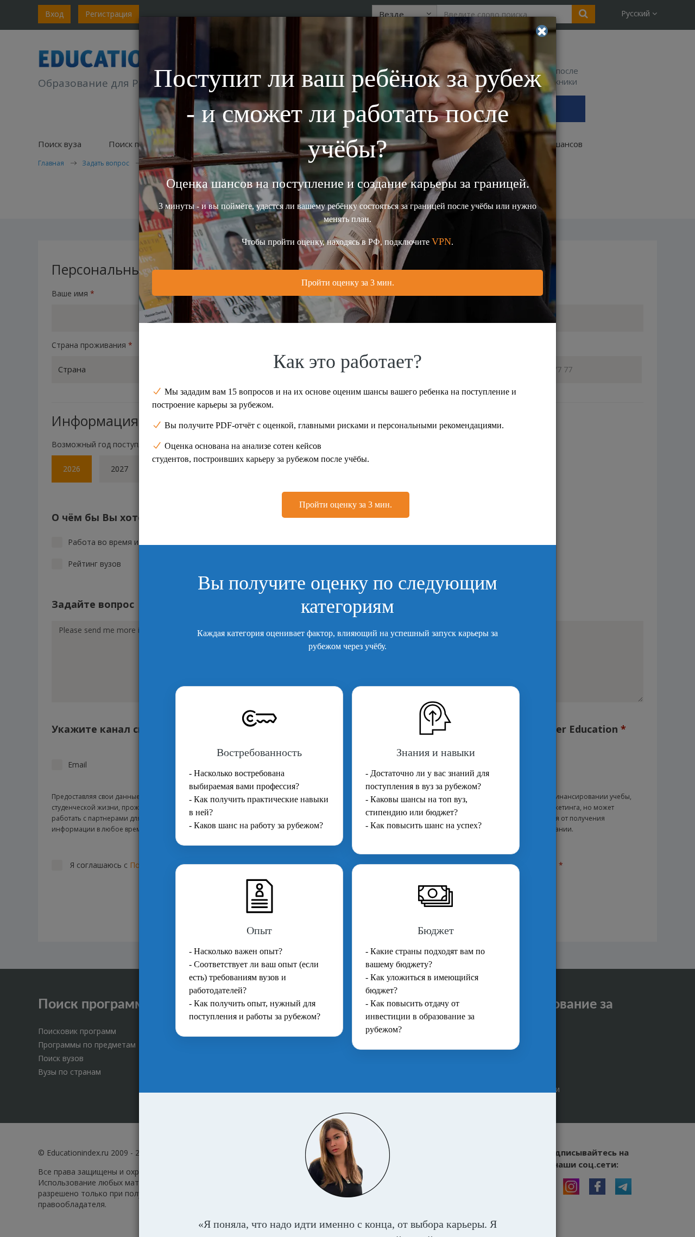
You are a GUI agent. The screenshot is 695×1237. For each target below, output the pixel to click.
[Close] (542, 31)
